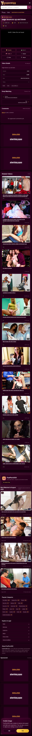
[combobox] (14, 7)
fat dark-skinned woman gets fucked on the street (14, 317)
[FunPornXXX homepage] (14, 3)
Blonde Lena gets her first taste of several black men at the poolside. (14, 564)
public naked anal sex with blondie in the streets (14, 463)
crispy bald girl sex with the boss (8, 537)
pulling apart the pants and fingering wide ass (13, 390)
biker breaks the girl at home (9, 341)
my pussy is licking (7, 268)
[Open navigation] (29, 3)
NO (9, 730)
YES (23, 730)
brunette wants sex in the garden (10, 414)
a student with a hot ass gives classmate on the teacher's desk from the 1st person (14, 220)
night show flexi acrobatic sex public (11, 439)
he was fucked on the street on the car (12, 366)
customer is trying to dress (9, 292)
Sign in (3, 112)
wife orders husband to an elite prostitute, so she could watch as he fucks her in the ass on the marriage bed (15, 196)
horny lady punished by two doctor (9, 588)
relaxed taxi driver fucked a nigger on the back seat (15, 244)
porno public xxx (15, 85)
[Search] (29, 7)
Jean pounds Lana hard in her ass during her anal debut (13, 511)
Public (8, 12)
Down (8, 85)
